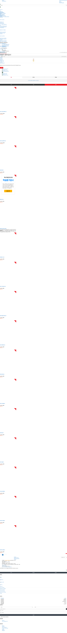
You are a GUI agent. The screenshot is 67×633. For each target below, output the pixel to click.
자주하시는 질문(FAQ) (5, 628)
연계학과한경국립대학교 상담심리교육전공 (4, 16)
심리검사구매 (2, 22)
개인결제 (3, 626)
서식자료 (1, 62)
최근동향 (1, 58)
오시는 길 (1, 17)
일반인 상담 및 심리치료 (3, 41)
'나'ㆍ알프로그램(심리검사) (5, 44)
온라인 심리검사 (2, 19)
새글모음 (3, 629)
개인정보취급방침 (61, 2)
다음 (33, 84)
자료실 (1, 16)
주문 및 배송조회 (4, 627)
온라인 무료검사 (4, 43)
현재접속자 (3, 630)
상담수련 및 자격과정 (3, 15)
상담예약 (1, 39)
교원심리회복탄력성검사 (3, 26)
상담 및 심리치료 (2, 14)
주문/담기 (2, 67)
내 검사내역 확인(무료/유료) (63, 0)
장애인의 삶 (1, 59)
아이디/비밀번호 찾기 (5, 621)
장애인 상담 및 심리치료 (3, 40)
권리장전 (15, 559)
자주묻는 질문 (2, 61)
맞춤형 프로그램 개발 (3, 32)
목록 (55, 84)
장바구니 (3, 625)
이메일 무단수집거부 (16, 558)
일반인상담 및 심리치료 (3, 38)
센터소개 (1, 9)
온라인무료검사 (2, 23)
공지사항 (1, 57)
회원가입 (33, 572)
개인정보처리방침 (16, 557)
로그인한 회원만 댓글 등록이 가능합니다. (33, 80)
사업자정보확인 (4, 565)
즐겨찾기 (3, 0)
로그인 (60, 1)
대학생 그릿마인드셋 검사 (5, 45)
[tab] (33, 586)
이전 (11, 84)
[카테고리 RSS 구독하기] (66, 553)
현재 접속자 (2, 598)
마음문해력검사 (2, 27)
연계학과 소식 (2, 60)
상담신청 (1, 33)
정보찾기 (56, 572)
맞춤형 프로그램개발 (2, 13)
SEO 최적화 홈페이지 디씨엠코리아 (7, 566)
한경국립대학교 (4, 1)
